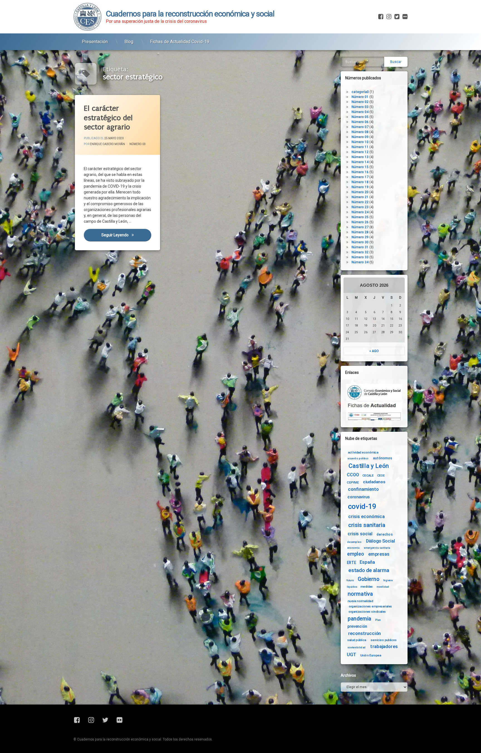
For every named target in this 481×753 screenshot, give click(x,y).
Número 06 (360, 122)
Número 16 (360, 172)
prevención (357, 626)
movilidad (383, 586)
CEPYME (353, 482)
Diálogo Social (380, 541)
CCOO (353, 474)
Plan (378, 619)
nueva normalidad (360, 601)
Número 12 (360, 152)
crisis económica (366, 516)
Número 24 (360, 212)
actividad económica (363, 452)
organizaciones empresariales (370, 606)
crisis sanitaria (366, 525)
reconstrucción (364, 633)
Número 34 (360, 262)
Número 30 (360, 242)
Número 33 (360, 257)
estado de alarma (369, 570)
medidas (366, 586)
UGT (351, 655)
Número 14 (360, 162)
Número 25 (360, 217)
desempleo (354, 542)
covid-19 (362, 506)
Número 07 (360, 127)
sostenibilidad (356, 647)
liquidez (352, 586)
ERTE (351, 562)
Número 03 (137, 144)
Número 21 (360, 197)
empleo (355, 554)
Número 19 (360, 187)
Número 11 (360, 147)
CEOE (381, 475)
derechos (385, 534)
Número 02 (360, 102)
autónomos (382, 458)
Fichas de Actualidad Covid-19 (179, 41)
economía (353, 548)
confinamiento (363, 489)
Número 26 (360, 222)
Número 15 (360, 167)
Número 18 (360, 182)
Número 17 (360, 177)
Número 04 (360, 112)
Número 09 (360, 137)
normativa (360, 593)
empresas (378, 554)
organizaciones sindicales (367, 611)
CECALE (368, 475)
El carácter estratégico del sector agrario (108, 117)
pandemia (360, 618)
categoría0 (360, 92)
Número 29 (360, 237)
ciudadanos (374, 482)
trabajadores (383, 646)
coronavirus (358, 497)
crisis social (360, 533)
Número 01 (360, 97)
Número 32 (360, 252)
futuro (350, 580)
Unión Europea (370, 655)
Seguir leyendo (126, 235)
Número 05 (360, 117)
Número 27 (360, 227)
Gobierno (368, 579)
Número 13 (360, 157)
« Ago (374, 351)
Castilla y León (369, 466)
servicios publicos (384, 640)
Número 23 (360, 207)
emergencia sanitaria (377, 548)
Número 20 (360, 192)
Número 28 (360, 232)
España (367, 562)
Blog (128, 41)
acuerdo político (358, 458)
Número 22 (360, 202)
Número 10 (360, 142)
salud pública (356, 640)
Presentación (95, 41)
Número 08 (360, 132)
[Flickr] (404, 17)
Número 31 (360, 247)
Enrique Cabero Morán (107, 144)
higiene (387, 580)
